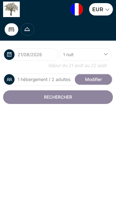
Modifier (93, 79)
